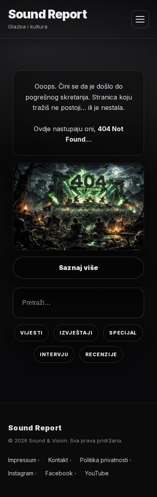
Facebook (59, 473)
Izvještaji (76, 333)
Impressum (22, 459)
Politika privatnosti (104, 459)
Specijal (123, 333)
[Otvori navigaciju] (140, 19)
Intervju (54, 354)
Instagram (20, 473)
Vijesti (31, 333)
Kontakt (58, 459)
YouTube (97, 473)
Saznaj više (79, 268)
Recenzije (101, 354)
